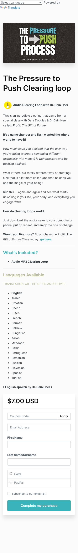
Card (17, 474)
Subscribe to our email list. (29, 493)
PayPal (18, 482)
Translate (14, 7)
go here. (46, 239)
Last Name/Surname (21, 455)
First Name (14, 437)
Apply (64, 416)
